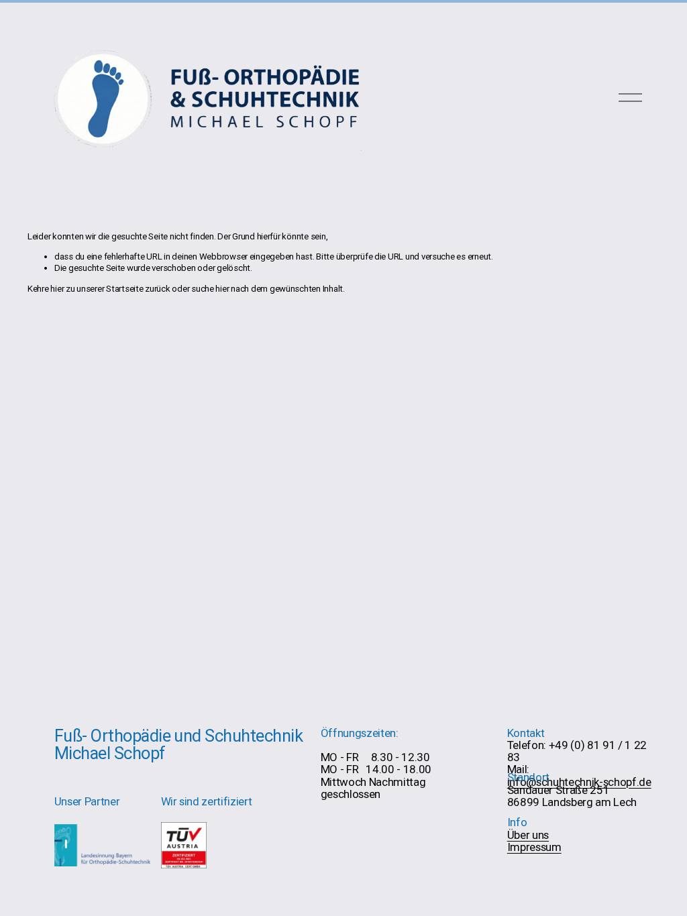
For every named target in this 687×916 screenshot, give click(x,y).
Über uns (528, 835)
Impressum (534, 847)
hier (57, 289)
